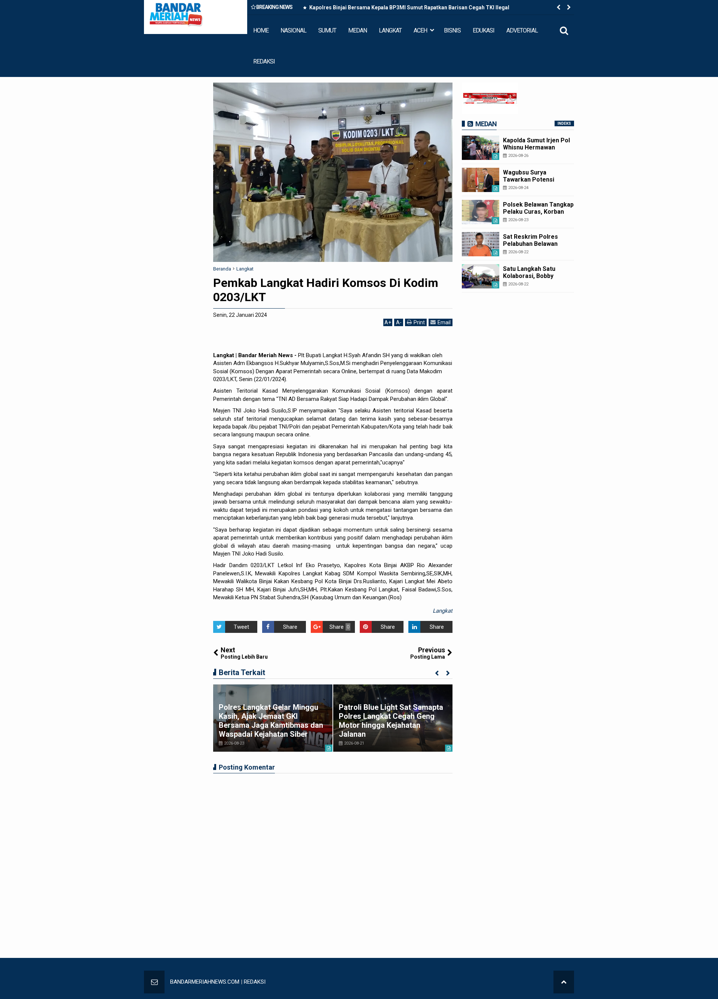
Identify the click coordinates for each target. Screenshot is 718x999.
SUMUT (327, 30)
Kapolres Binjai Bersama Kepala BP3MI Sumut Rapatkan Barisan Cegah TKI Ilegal (408, 7)
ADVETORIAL (522, 30)
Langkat (442, 610)
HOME (261, 30)
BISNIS (452, 30)
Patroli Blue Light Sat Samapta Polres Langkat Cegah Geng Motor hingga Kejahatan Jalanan (391, 721)
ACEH (420, 30)
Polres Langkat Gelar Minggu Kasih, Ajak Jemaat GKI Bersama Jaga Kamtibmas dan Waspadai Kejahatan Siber (271, 721)
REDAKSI (264, 61)
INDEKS (564, 123)
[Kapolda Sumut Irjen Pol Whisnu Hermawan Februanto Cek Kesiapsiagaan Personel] (480, 148)
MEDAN (357, 30)
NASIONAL (293, 30)
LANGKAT (390, 30)
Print (419, 322)
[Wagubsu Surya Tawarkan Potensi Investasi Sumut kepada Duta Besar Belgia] (480, 180)
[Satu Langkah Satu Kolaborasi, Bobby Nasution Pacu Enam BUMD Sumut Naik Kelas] (480, 276)
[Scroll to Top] (563, 982)
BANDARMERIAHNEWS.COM (204, 981)
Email (444, 322)
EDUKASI (483, 30)
